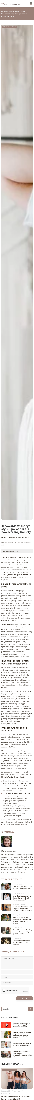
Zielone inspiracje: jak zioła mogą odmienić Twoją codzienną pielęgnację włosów (22, 1034)
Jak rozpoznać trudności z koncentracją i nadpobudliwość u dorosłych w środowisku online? (22, 1054)
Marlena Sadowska (8, 537)
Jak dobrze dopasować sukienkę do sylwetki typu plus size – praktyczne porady (22, 920)
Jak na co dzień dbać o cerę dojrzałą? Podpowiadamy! (22, 887)
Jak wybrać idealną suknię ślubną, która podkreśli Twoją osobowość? (22, 898)
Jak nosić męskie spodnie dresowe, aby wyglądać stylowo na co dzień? (21, 1025)
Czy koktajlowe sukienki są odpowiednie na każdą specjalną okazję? (22, 932)
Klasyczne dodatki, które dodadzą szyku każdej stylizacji (21, 942)
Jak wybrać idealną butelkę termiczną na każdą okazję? (22, 1044)
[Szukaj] (30, 1009)
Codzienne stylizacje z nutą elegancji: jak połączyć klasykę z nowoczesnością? (22, 909)
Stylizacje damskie (9, 27)
